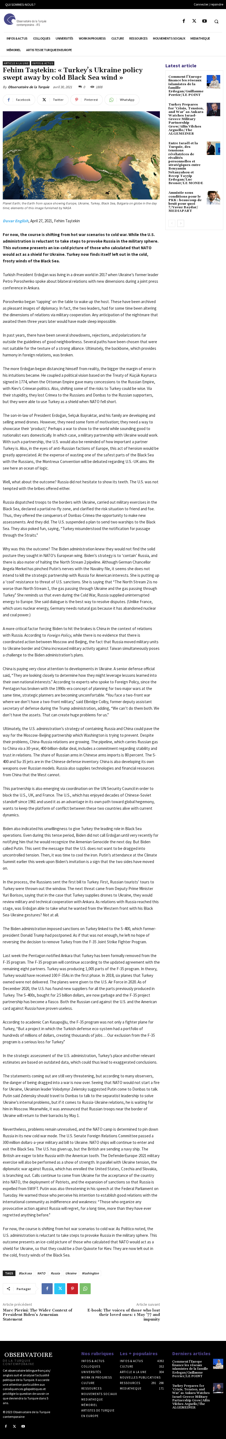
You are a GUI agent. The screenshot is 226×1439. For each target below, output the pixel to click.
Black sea (25, 1273)
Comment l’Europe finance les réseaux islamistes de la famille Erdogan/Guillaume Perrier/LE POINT (185, 86)
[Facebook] (184, 21)
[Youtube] (204, 21)
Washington (90, 1273)
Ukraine (70, 1273)
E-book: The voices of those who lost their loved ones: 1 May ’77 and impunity (123, 1315)
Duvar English (15, 220)
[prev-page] (171, 223)
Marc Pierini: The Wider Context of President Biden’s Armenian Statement (37, 1315)
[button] (216, 21)
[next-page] (180, 223)
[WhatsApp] (85, 1288)
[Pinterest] (72, 1288)
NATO (41, 1273)
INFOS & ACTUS (42, 63)
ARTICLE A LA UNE (16, 63)
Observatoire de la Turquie (28, 87)
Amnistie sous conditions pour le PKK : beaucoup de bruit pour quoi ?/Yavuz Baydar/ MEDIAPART (184, 202)
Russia (55, 1273)
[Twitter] (194, 21)
